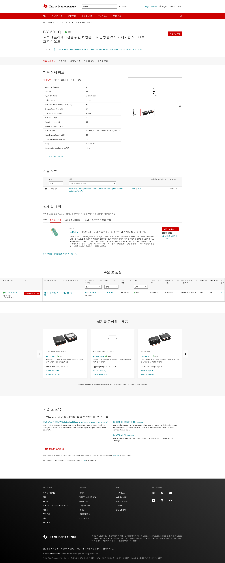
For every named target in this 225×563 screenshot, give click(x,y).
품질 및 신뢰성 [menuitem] (87, 16)
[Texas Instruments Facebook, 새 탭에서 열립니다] (162, 494)
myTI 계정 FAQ (84, 518)
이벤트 (45, 510)
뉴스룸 (45, 501)
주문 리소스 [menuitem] (102, 16)
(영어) (128, 49)
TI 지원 (83, 460)
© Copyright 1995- (51, 554)
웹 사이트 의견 (108, 549)
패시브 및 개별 (53, 22)
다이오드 (67, 22)
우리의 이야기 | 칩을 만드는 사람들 (55, 505)
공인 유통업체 (121, 510)
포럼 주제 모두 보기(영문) (54, 449)
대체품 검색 (83, 501)
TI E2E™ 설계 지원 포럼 (87, 497)
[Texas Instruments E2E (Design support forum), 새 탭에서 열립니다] (162, 501)
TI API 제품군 (120, 493)
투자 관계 (46, 514)
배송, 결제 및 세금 (122, 501)
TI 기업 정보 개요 (49, 493)
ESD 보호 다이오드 (83, 22)
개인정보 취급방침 (67, 549)
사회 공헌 (46, 522)
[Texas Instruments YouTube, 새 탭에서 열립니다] (170, 501)
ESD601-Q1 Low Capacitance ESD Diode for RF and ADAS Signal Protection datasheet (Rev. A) (91, 49)
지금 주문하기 (175, 34)
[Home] (59, 6)
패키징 (81, 510)
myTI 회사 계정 (121, 497)
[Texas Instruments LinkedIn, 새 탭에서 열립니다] (153, 501)
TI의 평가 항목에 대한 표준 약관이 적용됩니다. (60, 254)
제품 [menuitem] (44, 16)
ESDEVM (74, 232)
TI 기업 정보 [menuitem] (116, 16)
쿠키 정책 (54, 549)
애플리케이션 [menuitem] (57, 16)
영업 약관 (80, 549)
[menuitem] (180, 16)
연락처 (81, 493)
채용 (44, 497)
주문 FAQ (119, 505)
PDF (134, 49)
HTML (140, 49)
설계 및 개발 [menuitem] (72, 16)
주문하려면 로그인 (170, 229)
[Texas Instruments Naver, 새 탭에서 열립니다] (170, 494)
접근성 (45, 549)
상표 (98, 549)
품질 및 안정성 (84, 514)
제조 (44, 518)
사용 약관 (116, 455)
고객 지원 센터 (84, 505)
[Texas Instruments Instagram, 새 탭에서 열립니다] (153, 494)
